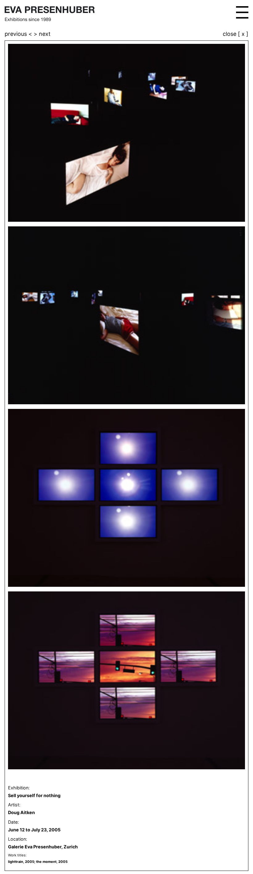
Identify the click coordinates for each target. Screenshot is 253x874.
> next (42, 34)
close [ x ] (235, 34)
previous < (19, 34)
